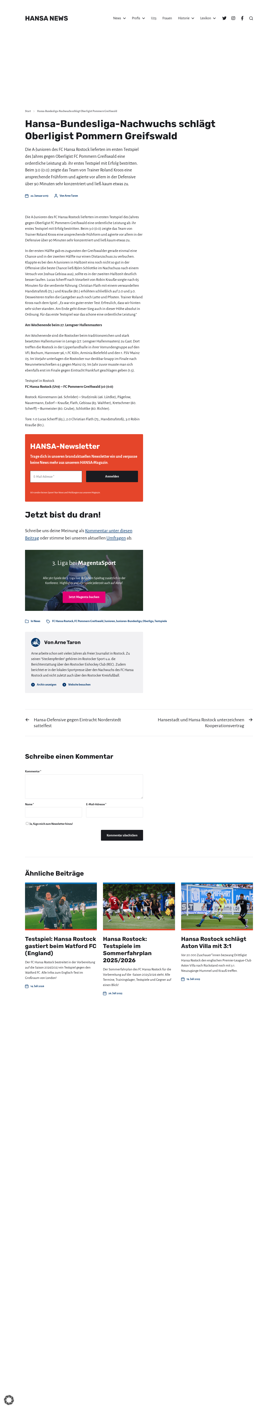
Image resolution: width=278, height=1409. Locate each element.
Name (29, 804)
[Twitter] (224, 18)
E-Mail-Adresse (96, 804)
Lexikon (205, 18)
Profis (136, 18)
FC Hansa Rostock (62, 621)
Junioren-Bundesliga (129, 621)
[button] (251, 18)
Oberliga (148, 621)
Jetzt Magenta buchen (84, 597)
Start (28, 111)
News (117, 18)
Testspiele (160, 621)
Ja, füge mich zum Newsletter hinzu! (51, 823)
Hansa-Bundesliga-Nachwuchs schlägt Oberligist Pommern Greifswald (77, 111)
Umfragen (116, 538)
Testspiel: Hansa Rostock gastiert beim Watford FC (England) (60, 946)
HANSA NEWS (46, 18)
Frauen (167, 18)
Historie (183, 18)
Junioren (109, 621)
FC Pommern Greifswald (88, 621)
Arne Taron (71, 195)
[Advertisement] (139, 75)
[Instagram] (233, 18)
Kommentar (33, 771)
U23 (153, 18)
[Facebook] (242, 18)
